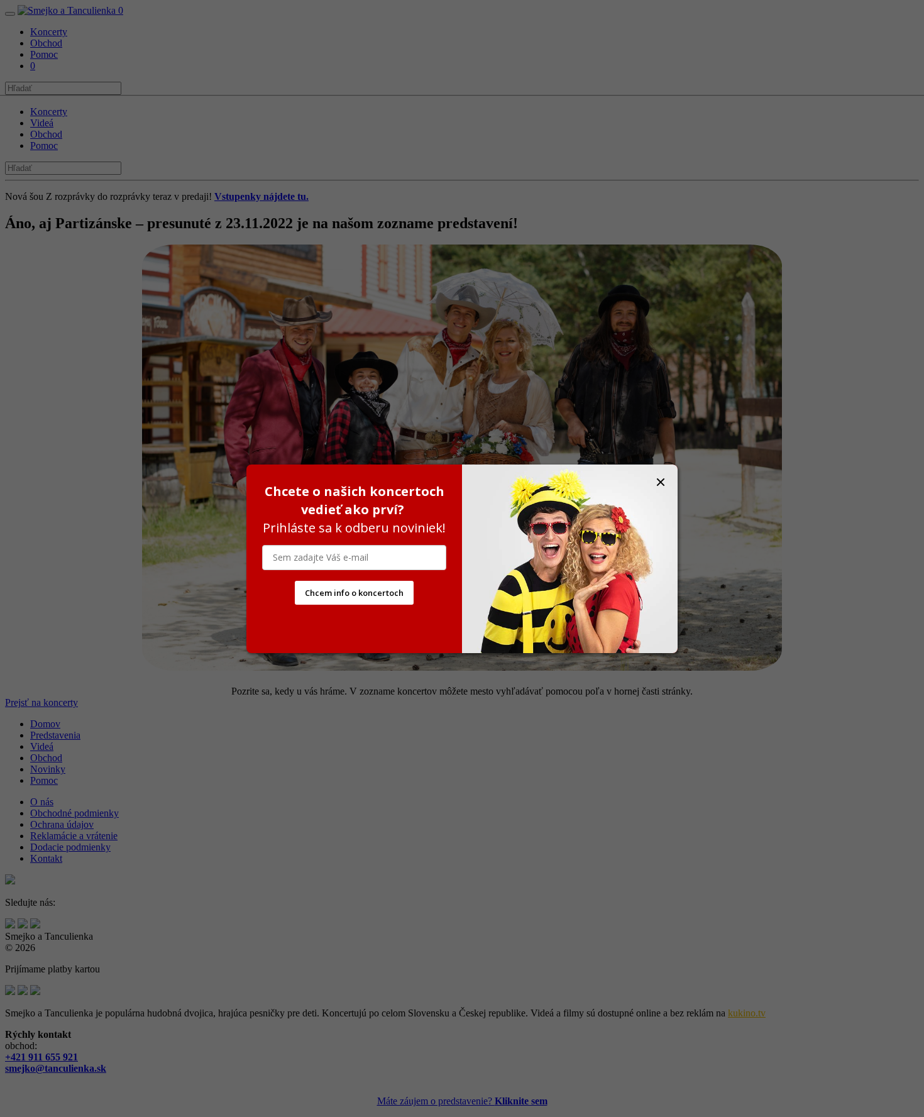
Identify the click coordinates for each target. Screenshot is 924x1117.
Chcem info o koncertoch (354, 592)
